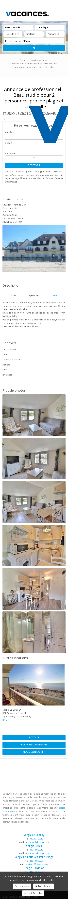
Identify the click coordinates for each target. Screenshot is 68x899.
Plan (55, 295)
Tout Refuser (44, 886)
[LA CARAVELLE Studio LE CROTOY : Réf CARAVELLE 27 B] (34, 248)
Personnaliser (22, 886)
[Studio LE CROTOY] (33, 685)
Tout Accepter (34, 893)
